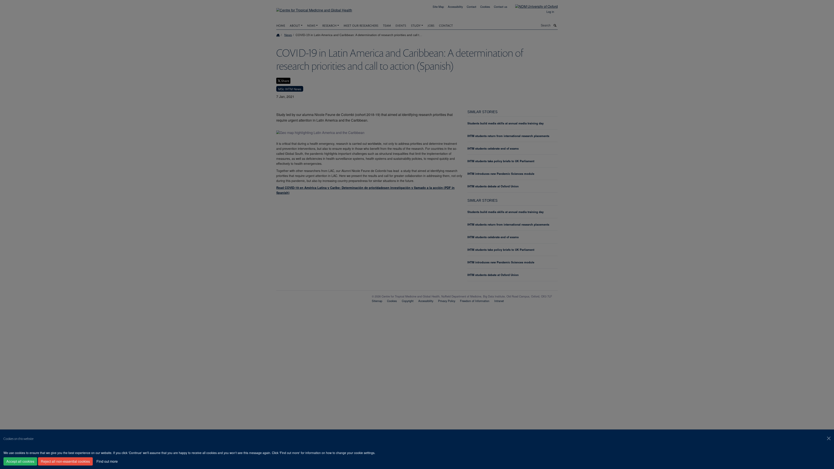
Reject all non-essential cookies (65, 461)
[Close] (828, 438)
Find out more (107, 461)
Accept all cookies (20, 461)
